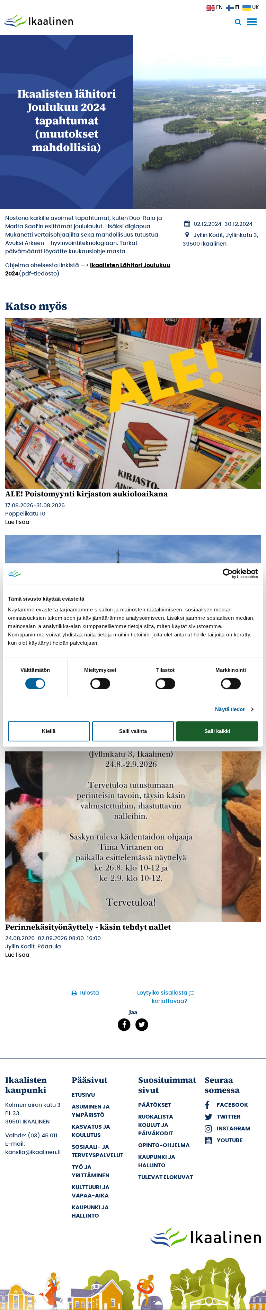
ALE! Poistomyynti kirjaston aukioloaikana (86, 493)
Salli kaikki (217, 731)
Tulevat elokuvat (165, 1177)
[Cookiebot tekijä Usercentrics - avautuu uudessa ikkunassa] (227, 573)
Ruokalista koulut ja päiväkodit (155, 1125)
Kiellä (48, 731)
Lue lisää (17, 522)
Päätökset (154, 1105)
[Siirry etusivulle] (38, 21)
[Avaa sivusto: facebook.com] (124, 1024)
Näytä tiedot (230, 709)
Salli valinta (133, 731)
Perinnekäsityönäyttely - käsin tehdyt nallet (88, 927)
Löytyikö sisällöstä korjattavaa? (162, 997)
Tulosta (87, 993)
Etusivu (83, 1095)
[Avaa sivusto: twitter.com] (141, 1024)
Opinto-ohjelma (164, 1145)
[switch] (100, 683)
